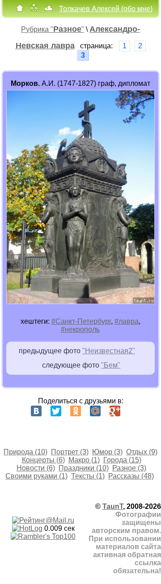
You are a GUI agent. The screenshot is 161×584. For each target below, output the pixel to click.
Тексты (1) (88, 476)
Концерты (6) (43, 460)
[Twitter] (56, 411)
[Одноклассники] (75, 411)
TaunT (112, 506)
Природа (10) (25, 452)
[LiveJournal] (134, 411)
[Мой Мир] (95, 411)
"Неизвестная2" (108, 351)
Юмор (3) (107, 452)
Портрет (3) (70, 452)
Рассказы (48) (131, 476)
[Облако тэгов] (48, 10)
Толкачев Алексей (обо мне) (106, 9)
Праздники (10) (84, 468)
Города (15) (122, 460)
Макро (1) (84, 460)
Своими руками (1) (36, 476)
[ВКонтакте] (36, 411)
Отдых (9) (141, 452)
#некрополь (80, 329)
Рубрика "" (52, 29)
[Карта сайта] (34, 10)
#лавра (126, 321)
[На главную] (19, 10)
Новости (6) (36, 468)
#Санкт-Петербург (81, 321)
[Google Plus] (115, 411)
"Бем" (110, 365)
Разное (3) (129, 468)
